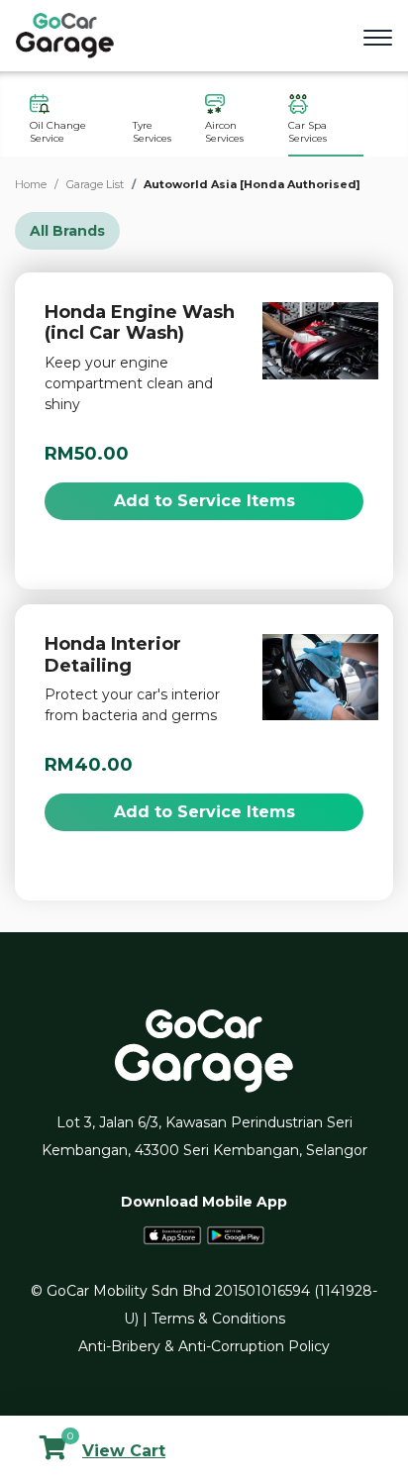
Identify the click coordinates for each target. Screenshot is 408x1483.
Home (31, 184)
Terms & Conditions (218, 1318)
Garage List (95, 184)
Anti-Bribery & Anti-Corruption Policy (204, 1346)
